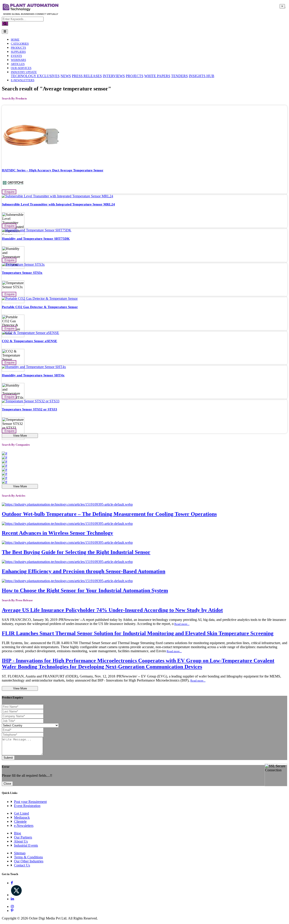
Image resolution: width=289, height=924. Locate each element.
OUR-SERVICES (21, 68)
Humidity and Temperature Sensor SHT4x (33, 375)
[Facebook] (12, 883)
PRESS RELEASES (87, 76)
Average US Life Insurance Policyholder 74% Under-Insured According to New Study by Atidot (112, 610)
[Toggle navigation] (5, 31)
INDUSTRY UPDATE (24, 72)
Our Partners (23, 837)
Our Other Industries (28, 861)
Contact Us (22, 865)
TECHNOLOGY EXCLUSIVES (35, 76)
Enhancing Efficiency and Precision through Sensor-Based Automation (83, 571)
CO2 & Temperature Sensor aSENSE (29, 341)
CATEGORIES (20, 43)
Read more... (181, 624)
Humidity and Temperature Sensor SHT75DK (36, 238)
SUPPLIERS (18, 51)
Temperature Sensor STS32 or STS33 (29, 409)
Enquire (9, 192)
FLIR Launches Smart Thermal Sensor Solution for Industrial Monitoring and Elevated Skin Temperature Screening (137, 633)
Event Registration (27, 806)
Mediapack (22, 817)
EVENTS (16, 56)
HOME (15, 39)
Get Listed (21, 813)
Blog (17, 833)
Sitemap (20, 853)
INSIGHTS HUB (201, 76)
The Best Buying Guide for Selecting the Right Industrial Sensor (76, 552)
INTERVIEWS (114, 76)
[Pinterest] (12, 910)
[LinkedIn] (12, 899)
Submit (8, 757)
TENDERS (179, 76)
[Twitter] (16, 895)
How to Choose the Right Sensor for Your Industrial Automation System (85, 590)
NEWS (66, 76)
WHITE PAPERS (157, 76)
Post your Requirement (30, 802)
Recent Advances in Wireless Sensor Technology (57, 533)
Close (7, 783)
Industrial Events (26, 845)
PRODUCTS (18, 47)
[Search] (5, 23)
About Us (21, 841)
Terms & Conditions (28, 857)
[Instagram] (12, 906)
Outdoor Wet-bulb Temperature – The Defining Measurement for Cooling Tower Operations (109, 514)
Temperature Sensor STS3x (22, 272)
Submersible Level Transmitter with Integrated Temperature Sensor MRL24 (58, 204)
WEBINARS (18, 60)
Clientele (20, 821)
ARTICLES (18, 64)
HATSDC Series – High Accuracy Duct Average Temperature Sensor (52, 170)
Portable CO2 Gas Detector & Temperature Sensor (40, 307)
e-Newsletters (22, 80)
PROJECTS (134, 76)
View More (20, 435)
